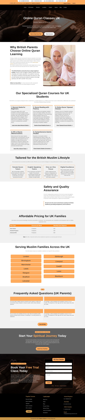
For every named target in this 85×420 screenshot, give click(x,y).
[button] (43, 289)
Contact (65, 7)
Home (25, 7)
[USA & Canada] (62, 407)
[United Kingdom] (62, 396)
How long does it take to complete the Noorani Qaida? (60, 298)
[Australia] (62, 402)
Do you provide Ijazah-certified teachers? (57, 311)
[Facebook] (70, 7)
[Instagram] (72, 7)
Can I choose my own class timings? (21, 311)
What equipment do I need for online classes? (24, 298)
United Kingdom (68, 396)
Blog (61, 7)
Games (56, 7)
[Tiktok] (74, 7)
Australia (66, 401)
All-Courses (30, 7)
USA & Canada (68, 407)
